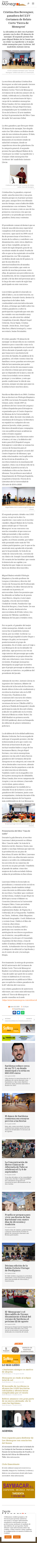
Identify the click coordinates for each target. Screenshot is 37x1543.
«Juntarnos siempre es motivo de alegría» (17, 1370)
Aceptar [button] (16, 1537)
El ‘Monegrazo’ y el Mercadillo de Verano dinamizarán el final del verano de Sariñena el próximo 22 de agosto (18, 1317)
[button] (14, 1012)
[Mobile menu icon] (33, 3)
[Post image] (18, 1052)
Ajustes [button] (8, 1537)
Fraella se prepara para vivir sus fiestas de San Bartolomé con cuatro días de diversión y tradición (17, 1220)
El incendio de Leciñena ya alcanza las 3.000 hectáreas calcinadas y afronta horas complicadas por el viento (16, 1389)
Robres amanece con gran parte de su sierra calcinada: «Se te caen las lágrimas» (18, 1401)
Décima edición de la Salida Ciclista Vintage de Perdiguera (17, 1268)
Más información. (13, 1457)
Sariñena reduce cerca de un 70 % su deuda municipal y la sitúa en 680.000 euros (17, 1069)
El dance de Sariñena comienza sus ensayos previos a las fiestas (17, 1118)
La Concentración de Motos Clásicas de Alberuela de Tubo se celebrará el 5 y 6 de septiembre (16, 1167)
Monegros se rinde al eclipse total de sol (16, 1379)
